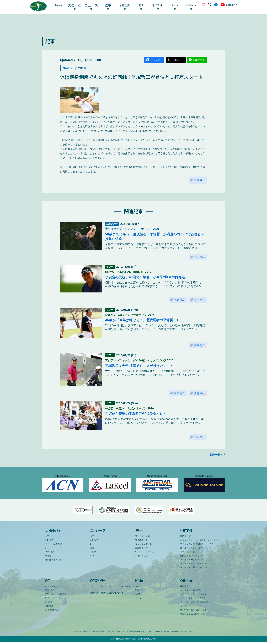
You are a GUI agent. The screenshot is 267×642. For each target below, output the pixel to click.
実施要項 (49, 606)
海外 (92, 548)
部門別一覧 (185, 536)
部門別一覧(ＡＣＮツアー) (192, 555)
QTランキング (141, 555)
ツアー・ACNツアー (54, 544)
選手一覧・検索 (142, 536)
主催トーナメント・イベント (193, 598)
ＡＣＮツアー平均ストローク (193, 567)
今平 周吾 (199, 299)
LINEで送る (199, 60)
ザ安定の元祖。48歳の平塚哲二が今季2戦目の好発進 (145, 277)
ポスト (177, 60)
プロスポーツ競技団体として (193, 590)
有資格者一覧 (141, 540)
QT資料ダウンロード (54, 610)
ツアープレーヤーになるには (193, 594)
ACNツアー (50, 540)
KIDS (92, 555)
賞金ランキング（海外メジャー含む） (198, 544)
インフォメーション (54, 586)
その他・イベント (53, 559)
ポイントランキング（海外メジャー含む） (200, 540)
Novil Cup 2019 (74, 68)
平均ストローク (187, 552)
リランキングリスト (144, 544)
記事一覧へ (216, 454)
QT (46, 548)
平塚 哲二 (199, 180)
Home (57, 5)
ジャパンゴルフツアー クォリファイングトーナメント (110, 587)
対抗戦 (138, 594)
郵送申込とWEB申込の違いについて (106, 593)
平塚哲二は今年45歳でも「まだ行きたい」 (137, 366)
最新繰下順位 (141, 548)
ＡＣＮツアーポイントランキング (196, 559)
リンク (183, 606)
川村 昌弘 (199, 393)
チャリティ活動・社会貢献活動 (194, 602)
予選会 (48, 555)
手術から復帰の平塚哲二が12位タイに (134, 414)
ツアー (48, 536)
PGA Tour (49, 552)
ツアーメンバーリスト (145, 552)
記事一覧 (49, 590)
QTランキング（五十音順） (58, 598)
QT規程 (48, 602)
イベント (139, 598)
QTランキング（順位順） (57, 594)
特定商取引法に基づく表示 (192, 613)
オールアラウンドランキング (193, 548)
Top (137, 586)
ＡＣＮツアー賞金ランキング (193, 563)
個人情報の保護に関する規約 (193, 610)
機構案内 (184, 586)
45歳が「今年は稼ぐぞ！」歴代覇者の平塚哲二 (140, 320)
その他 (93, 552)
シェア (156, 60)
